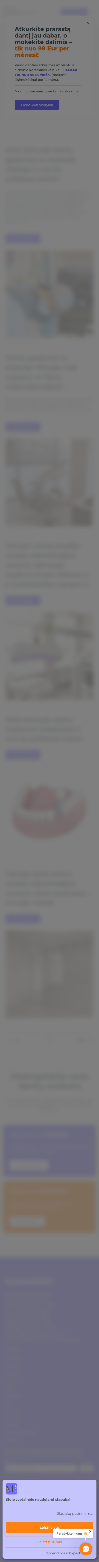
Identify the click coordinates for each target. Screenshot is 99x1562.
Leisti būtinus (49, 1542)
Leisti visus (50, 1527)
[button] (86, 1549)
